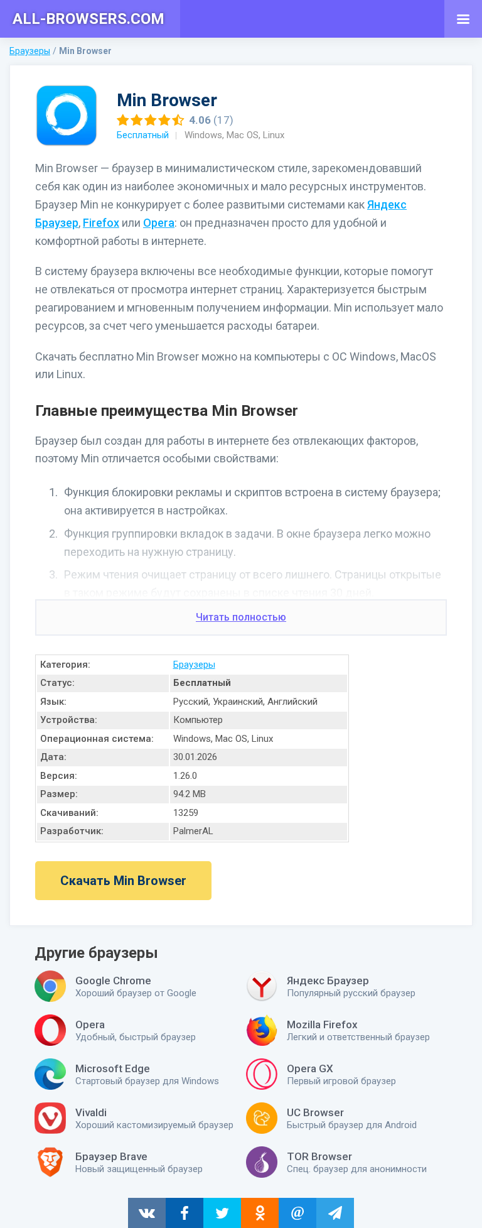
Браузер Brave (111, 1156)
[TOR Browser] (261, 1162)
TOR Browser (319, 1156)
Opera (158, 222)
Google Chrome (113, 980)
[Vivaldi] (50, 1118)
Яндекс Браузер (328, 980)
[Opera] (50, 1030)
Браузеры (194, 664)
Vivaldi (91, 1112)
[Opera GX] (261, 1074)
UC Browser (315, 1112)
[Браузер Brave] (50, 1162)
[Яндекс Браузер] (261, 986)
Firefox (101, 222)
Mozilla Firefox (322, 1024)
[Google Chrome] (50, 986)
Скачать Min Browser (123, 880)
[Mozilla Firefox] (261, 1030)
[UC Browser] (261, 1118)
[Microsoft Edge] (50, 1074)
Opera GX (310, 1068)
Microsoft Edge (112, 1068)
